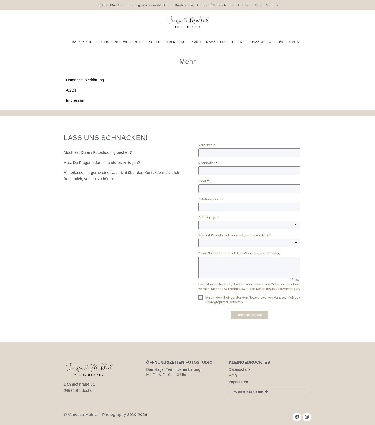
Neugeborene (107, 42)
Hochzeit (240, 42)
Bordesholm (184, 5)
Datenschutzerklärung (85, 80)
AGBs (71, 90)
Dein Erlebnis (240, 5)
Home (201, 5)
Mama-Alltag (217, 42)
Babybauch (81, 42)
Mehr (270, 5)
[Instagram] (307, 417)
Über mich (218, 5)
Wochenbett (134, 42)
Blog (258, 5)
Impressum (75, 100)
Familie (196, 42)
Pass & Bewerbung (268, 42)
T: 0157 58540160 (109, 5)
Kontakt (296, 42)
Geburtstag (174, 42)
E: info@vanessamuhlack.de (149, 5)
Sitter (154, 42)
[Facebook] (297, 417)
